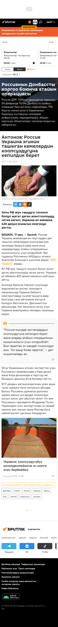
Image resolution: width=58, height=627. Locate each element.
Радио (33, 537)
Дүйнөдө (7, 491)
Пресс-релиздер (26, 568)
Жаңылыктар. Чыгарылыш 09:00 (17, 56)
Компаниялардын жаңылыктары (18, 572)
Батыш (47, 491)
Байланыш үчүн (9, 568)
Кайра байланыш (10, 588)
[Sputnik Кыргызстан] (9, 23)
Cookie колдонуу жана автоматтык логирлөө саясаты (19, 583)
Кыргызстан (8, 537)
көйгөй (14, 496)
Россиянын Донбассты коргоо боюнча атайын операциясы (28, 485)
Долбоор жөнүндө (11, 564)
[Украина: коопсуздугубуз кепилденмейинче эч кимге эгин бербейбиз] (29, 438)
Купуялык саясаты (11, 576)
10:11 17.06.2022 (9, 161)
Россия (27, 491)
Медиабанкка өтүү (37, 199)
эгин (5, 496)
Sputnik (7, 199)
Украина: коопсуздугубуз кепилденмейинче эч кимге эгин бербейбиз (25, 466)
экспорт (36, 496)
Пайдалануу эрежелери (33, 564)
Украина (36, 491)
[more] (53, 359)
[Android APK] (10, 597)
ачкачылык (25, 496)
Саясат (17, 491)
